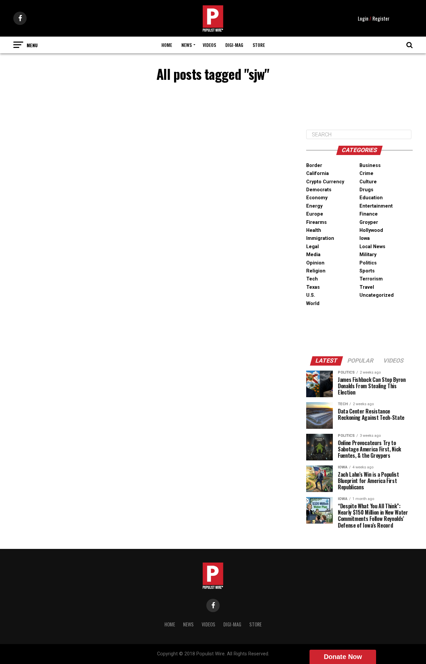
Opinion (315, 263)
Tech (312, 279)
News (186, 44)
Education (371, 198)
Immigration (320, 238)
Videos (209, 44)
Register (380, 18)
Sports (367, 271)
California (317, 173)
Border (314, 165)
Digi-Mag (234, 44)
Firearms (316, 222)
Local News (372, 246)
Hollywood (371, 230)
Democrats (318, 190)
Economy (316, 198)
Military (367, 254)
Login (363, 18)
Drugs (366, 190)
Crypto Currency (325, 182)
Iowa (364, 238)
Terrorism (371, 279)
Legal (312, 246)
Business (370, 165)
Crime (366, 173)
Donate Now (343, 656)
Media (313, 254)
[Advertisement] (359, 107)
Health (313, 230)
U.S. (310, 295)
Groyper (368, 222)
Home (166, 44)
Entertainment (376, 206)
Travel (366, 287)
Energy (314, 206)
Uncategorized (376, 295)
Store (259, 44)
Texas (313, 287)
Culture (368, 182)
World (313, 303)
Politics (368, 263)
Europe (314, 214)
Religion (315, 271)
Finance (368, 214)
